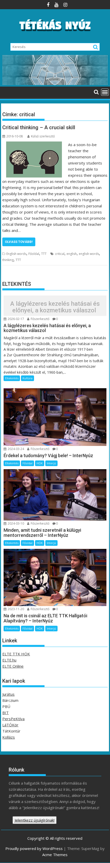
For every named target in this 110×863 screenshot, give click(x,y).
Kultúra (27, 378)
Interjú (51, 463)
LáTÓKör (10, 724)
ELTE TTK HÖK (16, 653)
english (72, 254)
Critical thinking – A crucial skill (38, 127)
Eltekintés (11, 378)
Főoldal (33, 254)
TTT (44, 254)
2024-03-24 (15, 449)
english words (89, 254)
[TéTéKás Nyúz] (54, 83)
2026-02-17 (15, 319)
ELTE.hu (9, 660)
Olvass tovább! (19, 242)
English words (16, 254)
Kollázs (8, 737)
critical (59, 254)
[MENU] (105, 92)
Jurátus (8, 694)
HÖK (40, 463)
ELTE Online (13, 666)
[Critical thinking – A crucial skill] (34, 144)
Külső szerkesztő (43, 136)
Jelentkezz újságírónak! (34, 820)
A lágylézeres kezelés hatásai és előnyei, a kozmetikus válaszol (55, 307)
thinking (8, 260)
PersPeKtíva (13, 718)
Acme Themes (55, 854)
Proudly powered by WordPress (34, 848)
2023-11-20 (15, 609)
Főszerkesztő (39, 319)
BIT (5, 712)
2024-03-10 (15, 523)
